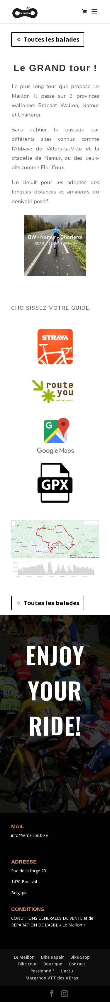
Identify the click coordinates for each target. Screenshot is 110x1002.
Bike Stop (80, 957)
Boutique (52, 964)
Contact (77, 964)
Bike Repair (52, 957)
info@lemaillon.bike (29, 835)
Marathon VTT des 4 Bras (52, 978)
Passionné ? (42, 971)
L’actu (67, 971)
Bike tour (27, 964)
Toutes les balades (51, 39)
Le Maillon (24, 957)
